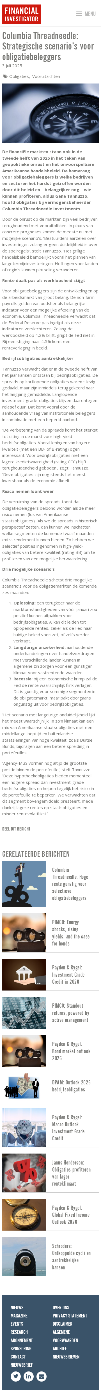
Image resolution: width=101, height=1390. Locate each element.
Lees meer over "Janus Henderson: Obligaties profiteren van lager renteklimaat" (50, 1173)
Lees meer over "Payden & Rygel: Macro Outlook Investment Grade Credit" (50, 1127)
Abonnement (22, 1340)
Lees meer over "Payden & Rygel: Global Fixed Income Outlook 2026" (50, 1215)
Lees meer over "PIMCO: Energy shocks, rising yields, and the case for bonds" (50, 932)
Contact (18, 1357)
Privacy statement (70, 1316)
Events (17, 1324)
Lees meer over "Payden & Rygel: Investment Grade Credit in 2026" (50, 974)
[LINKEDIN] (29, 1376)
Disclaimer (62, 1324)
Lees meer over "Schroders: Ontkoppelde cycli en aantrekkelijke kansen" (50, 1256)
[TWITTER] (16, 1376)
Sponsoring (21, 1348)
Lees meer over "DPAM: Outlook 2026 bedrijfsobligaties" (50, 1087)
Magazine (19, 1316)
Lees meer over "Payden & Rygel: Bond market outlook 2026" (50, 1051)
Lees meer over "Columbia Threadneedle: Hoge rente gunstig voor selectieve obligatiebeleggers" (50, 884)
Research (19, 1332)
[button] (85, 14)
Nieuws (17, 1307)
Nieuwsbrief (22, 1365)
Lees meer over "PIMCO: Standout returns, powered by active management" (50, 1013)
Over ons (61, 1307)
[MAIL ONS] (41, 1376)
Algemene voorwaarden (65, 1336)
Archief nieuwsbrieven (66, 1353)
